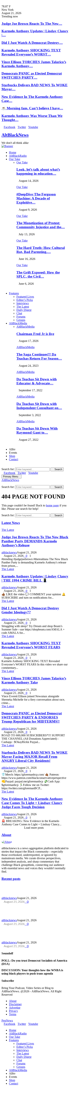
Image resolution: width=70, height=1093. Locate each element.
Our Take (14, 159)
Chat (19, 313)
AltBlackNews (15, 135)
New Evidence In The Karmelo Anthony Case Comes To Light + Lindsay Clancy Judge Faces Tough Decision (32, 803)
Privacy (13, 1010)
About (6, 835)
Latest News (10, 523)
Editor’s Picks (24, 300)
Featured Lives (25, 296)
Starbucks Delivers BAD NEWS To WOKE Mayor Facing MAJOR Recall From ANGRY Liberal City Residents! (34, 757)
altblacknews (9, 552)
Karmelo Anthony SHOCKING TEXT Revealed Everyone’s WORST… (31, 52)
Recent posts (10, 879)
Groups (20, 320)
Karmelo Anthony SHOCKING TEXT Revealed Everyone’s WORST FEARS (31, 645)
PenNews (7, 1020)
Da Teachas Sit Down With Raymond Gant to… (37, 430)
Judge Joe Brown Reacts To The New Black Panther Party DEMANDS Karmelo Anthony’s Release (34, 541)
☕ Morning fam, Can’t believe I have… (32, 108)
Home (12, 152)
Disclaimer (15, 1004)
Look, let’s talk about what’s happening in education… (38, 171)
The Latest (22, 306)
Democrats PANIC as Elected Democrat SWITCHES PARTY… (31, 75)
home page (52, 505)
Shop (12, 456)
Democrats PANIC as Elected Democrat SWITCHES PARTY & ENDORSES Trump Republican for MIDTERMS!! (31, 717)
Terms (12, 1014)
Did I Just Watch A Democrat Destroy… (32, 43)
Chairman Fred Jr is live (35, 334)
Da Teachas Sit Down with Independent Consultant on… (39, 406)
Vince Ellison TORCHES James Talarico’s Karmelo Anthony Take (33, 680)
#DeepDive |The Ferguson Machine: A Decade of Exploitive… (36, 198)
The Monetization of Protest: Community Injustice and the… (40, 225)
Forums (20, 316)
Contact (13, 459)
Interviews (22, 303)
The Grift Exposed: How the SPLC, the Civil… (38, 274)
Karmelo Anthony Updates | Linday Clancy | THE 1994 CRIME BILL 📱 (34, 578)
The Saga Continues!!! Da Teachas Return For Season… (39, 356)
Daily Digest (23, 310)
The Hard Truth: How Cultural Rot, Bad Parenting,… (40, 250)
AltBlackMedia (18, 323)
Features (14, 293)
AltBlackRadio (18, 155)
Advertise (14, 1007)
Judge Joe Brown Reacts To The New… (31, 24)
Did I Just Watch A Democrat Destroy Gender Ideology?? (30, 610)
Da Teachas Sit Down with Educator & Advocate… (36, 381)
